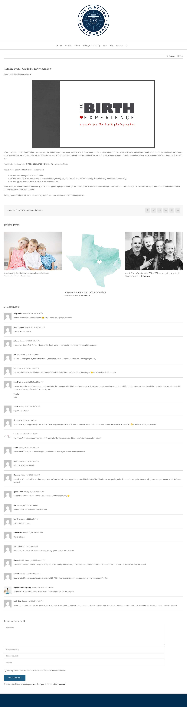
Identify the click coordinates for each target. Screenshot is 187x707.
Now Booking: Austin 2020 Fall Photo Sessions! (25, 292)
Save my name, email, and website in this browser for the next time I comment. (36, 682)
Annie (16, 418)
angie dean (17, 613)
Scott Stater (17, 544)
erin (15, 517)
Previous (172, 56)
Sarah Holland (19, 339)
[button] (126, 45)
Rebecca (16, 352)
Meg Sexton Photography (22, 599)
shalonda (17, 486)
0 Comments (24, 295)
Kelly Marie (17, 325)
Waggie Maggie (132, 304)
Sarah (16, 473)
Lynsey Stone (18, 503)
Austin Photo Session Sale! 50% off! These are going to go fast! (92, 273)
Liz (15, 432)
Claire (16, 459)
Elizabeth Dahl (19, 572)
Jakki (15, 558)
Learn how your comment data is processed (49, 695)
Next (179, 56)
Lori (15, 445)
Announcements (25, 74)
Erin (15, 366)
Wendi (16, 531)
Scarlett (16, 585)
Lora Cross (17, 394)
